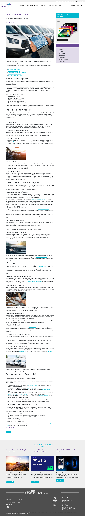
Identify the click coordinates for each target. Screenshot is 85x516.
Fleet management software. (14, 74)
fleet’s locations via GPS (43, 209)
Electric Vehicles (62, 53)
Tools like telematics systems (19, 141)
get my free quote (61, 39)
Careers (67, 1)
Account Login (81, 1)
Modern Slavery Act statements (24, 498)
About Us (7, 498)
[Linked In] (9, 507)
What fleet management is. (14, 69)
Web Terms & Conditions (10, 502)
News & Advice (58, 5)
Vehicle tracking (62, 55)
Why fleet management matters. (15, 75)
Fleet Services (36, 5)
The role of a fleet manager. (14, 71)
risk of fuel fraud (32, 327)
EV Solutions (43, 5)
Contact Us (72, 1)
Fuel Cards (21, 5)
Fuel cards (61, 51)
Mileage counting (62, 57)
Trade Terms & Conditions (10, 501)
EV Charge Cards (28, 5)
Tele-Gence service (32, 385)
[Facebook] (7, 507)
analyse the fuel (22, 351)
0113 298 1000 (76, 5)
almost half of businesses (41, 257)
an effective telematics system (38, 199)
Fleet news (61, 49)
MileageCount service (30, 388)
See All (42, 446)
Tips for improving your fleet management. (17, 72)
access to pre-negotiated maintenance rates (17, 394)
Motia (19, 502)
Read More (8, 481)
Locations (20, 499)
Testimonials (20, 501)
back (9, 431)
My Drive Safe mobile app (47, 389)
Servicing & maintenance (63, 59)
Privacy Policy (8, 499)
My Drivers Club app (43, 395)
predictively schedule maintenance (34, 281)
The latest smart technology (32, 134)
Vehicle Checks (62, 61)
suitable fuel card (43, 266)
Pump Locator (51, 5)
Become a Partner (60, 1)
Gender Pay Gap (9, 504)
